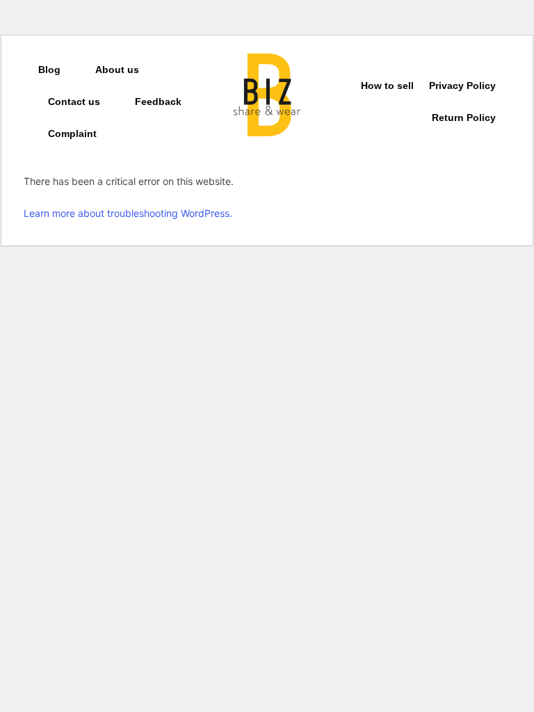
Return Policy (464, 117)
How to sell (387, 85)
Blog (49, 69)
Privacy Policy (462, 85)
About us (117, 69)
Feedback (158, 101)
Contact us (74, 101)
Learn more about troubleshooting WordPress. (128, 213)
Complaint (72, 133)
